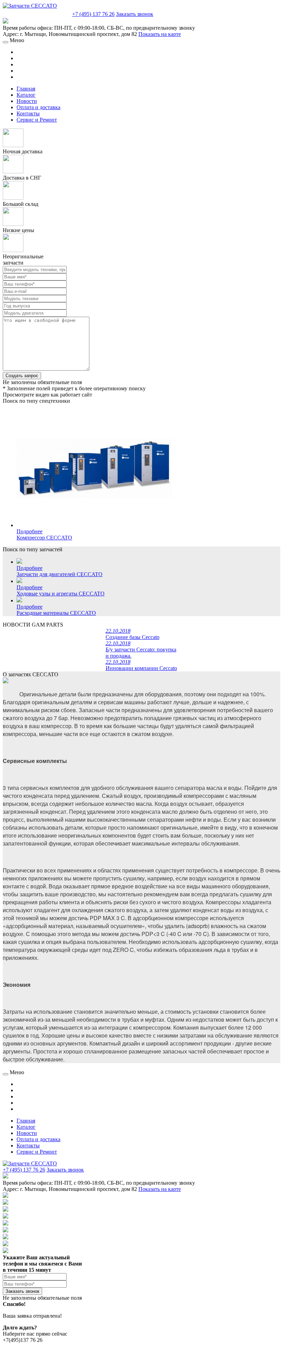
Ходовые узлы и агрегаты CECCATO (61, 593)
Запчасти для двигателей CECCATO (60, 574)
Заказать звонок (134, 14)
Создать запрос (22, 375)
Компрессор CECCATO (44, 538)
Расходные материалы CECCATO (56, 613)
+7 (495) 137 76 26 (93, 14)
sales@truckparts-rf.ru (37, 13)
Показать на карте (159, 34)
